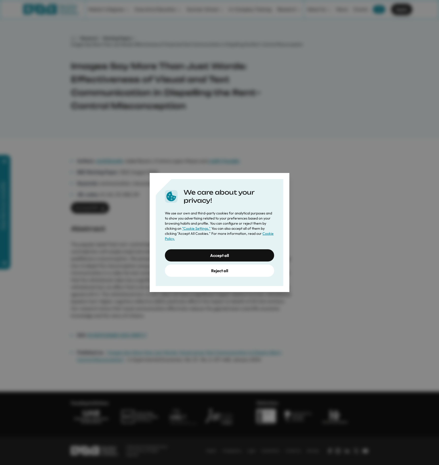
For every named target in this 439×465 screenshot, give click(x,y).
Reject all (219, 270)
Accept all (219, 255)
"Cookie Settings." (196, 228)
